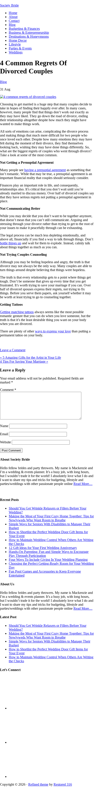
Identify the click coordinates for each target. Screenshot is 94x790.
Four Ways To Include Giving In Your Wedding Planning (48, 559)
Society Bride (9, 5)
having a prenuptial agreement (45, 170)
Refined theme (38, 784)
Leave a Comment (12, 350)
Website (5, 442)
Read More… (82, 484)
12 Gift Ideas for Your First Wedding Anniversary (43, 548)
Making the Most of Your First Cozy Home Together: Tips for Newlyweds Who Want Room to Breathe (51, 518)
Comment (8, 390)
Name (4, 426)
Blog (3, 82)
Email (4, 434)
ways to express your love (53, 331)
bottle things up (10, 243)
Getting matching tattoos (17, 312)
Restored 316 (63, 784)
